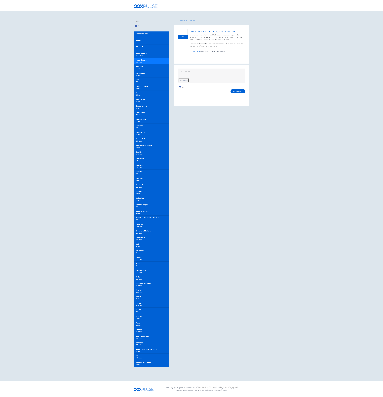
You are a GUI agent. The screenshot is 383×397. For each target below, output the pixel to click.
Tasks (138, 323)
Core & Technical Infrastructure (147, 218)
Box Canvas (140, 112)
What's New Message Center (147, 349)
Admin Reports (141, 60)
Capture (139, 191)
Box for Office (141, 139)
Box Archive (140, 99)
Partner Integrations (143, 283)
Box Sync (139, 178)
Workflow (140, 356)
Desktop (139, 224)
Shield (138, 310)
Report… (222, 51)
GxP (137, 244)
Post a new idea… (142, 34)
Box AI (138, 80)
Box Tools (140, 185)
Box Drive (140, 126)
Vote (182, 37)
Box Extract (140, 132)
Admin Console (141, 53)
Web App (139, 343)
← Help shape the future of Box (186, 20)
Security (139, 303)
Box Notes (140, 158)
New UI (138, 264)
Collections (140, 198)
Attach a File (185, 80)
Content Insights (142, 204)
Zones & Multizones (143, 362)
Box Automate (141, 106)
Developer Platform (143, 231)
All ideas (139, 40)
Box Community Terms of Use (228, 387)
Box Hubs (139, 152)
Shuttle (139, 316)
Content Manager (142, 211)
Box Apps (139, 93)
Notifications (141, 270)
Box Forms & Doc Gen (144, 145)
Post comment (237, 91)
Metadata (140, 250)
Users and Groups (143, 336)
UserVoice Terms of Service (206, 387)
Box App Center (142, 86)
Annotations (140, 73)
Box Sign (139, 165)
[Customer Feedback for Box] (146, 5)
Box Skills (139, 172)
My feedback (141, 47)
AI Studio (139, 66)
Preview (139, 290)
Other (138, 277)
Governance (140, 237)
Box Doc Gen (141, 119)
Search (138, 297)
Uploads (139, 329)
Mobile (138, 257)
